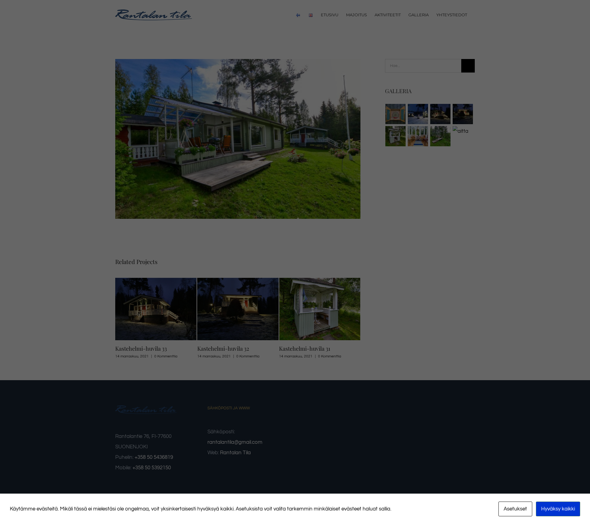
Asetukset (515, 509)
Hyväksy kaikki (558, 509)
